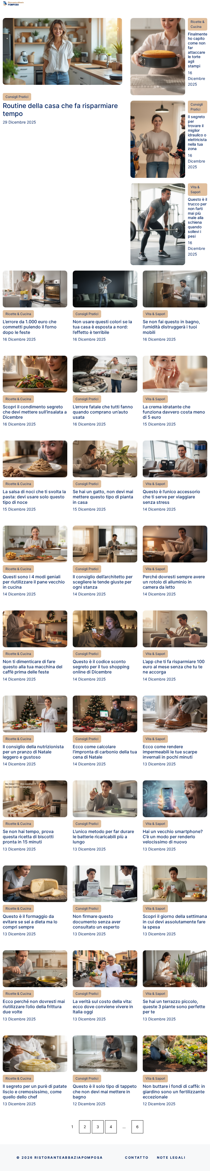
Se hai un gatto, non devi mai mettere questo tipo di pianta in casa (103, 497)
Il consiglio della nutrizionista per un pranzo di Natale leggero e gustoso (33, 752)
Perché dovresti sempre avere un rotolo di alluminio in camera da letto (174, 582)
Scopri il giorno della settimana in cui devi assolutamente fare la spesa (175, 921)
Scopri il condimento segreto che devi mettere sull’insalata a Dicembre (35, 412)
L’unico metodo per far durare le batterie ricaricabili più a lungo (103, 836)
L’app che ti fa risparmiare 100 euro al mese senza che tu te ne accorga (174, 667)
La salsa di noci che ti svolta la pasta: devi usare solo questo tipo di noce (34, 497)
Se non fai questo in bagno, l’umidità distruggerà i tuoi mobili (171, 327)
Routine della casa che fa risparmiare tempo (60, 110)
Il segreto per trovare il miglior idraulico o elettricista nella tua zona (197, 132)
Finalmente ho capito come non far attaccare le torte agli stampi (197, 50)
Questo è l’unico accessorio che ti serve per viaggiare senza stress (171, 497)
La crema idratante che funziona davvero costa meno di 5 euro (174, 412)
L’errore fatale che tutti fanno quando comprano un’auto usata (103, 412)
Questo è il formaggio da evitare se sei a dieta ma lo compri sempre (30, 921)
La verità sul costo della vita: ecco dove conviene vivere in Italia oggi (103, 1006)
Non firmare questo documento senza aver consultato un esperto (97, 921)
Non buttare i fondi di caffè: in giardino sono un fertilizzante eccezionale (174, 1091)
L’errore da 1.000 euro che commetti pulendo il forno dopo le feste (30, 327)
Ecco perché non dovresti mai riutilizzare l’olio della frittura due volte (34, 1006)
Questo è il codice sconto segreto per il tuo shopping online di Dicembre (101, 667)
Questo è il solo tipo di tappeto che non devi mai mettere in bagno (105, 1091)
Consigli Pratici (16, 97)
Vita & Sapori (195, 189)
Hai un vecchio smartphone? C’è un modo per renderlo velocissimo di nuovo (173, 836)
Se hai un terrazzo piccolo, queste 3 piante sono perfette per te (174, 1006)
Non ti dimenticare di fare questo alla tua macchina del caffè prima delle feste (32, 667)
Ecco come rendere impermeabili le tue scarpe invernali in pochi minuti (170, 752)
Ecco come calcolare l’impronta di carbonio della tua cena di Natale (105, 752)
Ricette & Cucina (198, 24)
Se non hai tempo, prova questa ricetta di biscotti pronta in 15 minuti (28, 836)
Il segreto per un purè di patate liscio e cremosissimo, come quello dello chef (35, 1091)
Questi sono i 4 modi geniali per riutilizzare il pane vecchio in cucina (34, 582)
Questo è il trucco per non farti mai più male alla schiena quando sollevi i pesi (197, 217)
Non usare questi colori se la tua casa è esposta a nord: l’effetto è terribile (102, 327)
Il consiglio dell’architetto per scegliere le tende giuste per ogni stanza (103, 582)
